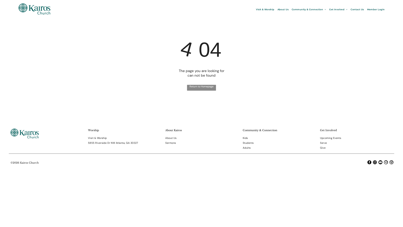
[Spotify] (386, 162)
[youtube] (380, 162)
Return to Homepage (201, 86)
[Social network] (391, 162)
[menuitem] (265, 9)
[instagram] (375, 162)
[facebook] (369, 162)
